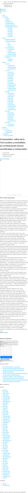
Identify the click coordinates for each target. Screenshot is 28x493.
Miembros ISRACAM (10, 39)
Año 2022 (10, 29)
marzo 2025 (5, 411)
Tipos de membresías (10, 41)
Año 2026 (10, 36)
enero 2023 (5, 451)
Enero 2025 (10, 112)
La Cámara (5, 16)
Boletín (4, 62)
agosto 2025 (6, 403)
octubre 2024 (6, 419)
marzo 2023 (5, 450)
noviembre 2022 (6, 453)
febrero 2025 (6, 412)
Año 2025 (10, 34)
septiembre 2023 (7, 440)
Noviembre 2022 (12, 67)
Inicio (4, 15)
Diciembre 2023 (12, 90)
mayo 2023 (5, 447)
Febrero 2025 (11, 114)
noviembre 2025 (6, 398)
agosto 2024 (6, 422)
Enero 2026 (10, 124)
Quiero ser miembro (8, 135)
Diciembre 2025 (12, 120)
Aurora (6, 332)
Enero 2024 (10, 93)
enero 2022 (5, 469)
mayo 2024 (5, 427)
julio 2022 (5, 460)
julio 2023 (5, 443)
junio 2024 (5, 425)
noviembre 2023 (6, 437)
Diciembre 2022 (11, 68)
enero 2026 (5, 395)
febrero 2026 (6, 393)
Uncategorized (6, 485)
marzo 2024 (5, 430)
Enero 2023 (10, 72)
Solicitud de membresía (10, 55)
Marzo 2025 (11, 116)
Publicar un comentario (6, 357)
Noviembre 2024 (12, 109)
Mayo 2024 (10, 99)
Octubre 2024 (11, 107)
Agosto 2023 (11, 83)
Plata (9, 44)
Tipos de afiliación (9, 47)
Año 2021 (10, 28)
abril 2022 (5, 464)
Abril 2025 (10, 117)
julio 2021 (5, 477)
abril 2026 (5, 390)
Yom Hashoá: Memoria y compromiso (11, 367)
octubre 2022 (6, 455)
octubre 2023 (6, 438)
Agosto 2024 (11, 104)
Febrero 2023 (11, 73)
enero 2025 (5, 414)
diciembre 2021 (6, 471)
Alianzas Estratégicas (10, 25)
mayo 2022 (5, 463)
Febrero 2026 (11, 125)
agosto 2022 (5, 458)
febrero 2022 (6, 468)
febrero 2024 (6, 432)
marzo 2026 (5, 391)
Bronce (10, 46)
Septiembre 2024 (12, 106)
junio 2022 (5, 461)
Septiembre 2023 (12, 85)
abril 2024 (5, 429)
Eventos (7, 18)
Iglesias (10, 51)
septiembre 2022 (7, 456)
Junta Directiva (8, 21)
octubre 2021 (6, 474)
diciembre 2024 (6, 416)
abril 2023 (5, 448)
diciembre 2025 (6, 396)
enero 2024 (5, 434)
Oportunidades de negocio (11, 26)
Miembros (10, 59)
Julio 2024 (10, 103)
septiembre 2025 (7, 401)
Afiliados (10, 60)
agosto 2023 (6, 442)
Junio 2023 (10, 80)
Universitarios (11, 49)
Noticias (5, 127)
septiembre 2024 (7, 421)
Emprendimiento (12, 52)
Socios (4, 38)
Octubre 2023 (11, 86)
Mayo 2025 (10, 119)
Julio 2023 (10, 81)
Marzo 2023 (11, 75)
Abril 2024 (10, 98)
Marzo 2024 (11, 96)
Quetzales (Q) (8, 130)
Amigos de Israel (12, 54)
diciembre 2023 (6, 435)
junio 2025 (5, 406)
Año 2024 (10, 33)
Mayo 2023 (10, 78)
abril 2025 (5, 409)
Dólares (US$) (8, 132)
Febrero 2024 (11, 94)
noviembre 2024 (6, 417)
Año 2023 (10, 31)
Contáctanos (6, 133)
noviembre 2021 (6, 473)
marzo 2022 (5, 466)
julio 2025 (5, 404)
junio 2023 (5, 445)
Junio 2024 (10, 101)
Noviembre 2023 (12, 88)
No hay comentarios (4, 158)
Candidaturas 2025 (9, 23)
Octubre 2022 (11, 65)
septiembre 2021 (6, 476)
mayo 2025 (5, 408)
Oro (9, 42)
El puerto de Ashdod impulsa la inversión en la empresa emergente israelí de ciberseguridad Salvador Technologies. (13, 370)
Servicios (7, 20)
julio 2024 (5, 424)
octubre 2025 (6, 399)
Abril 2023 (10, 77)
